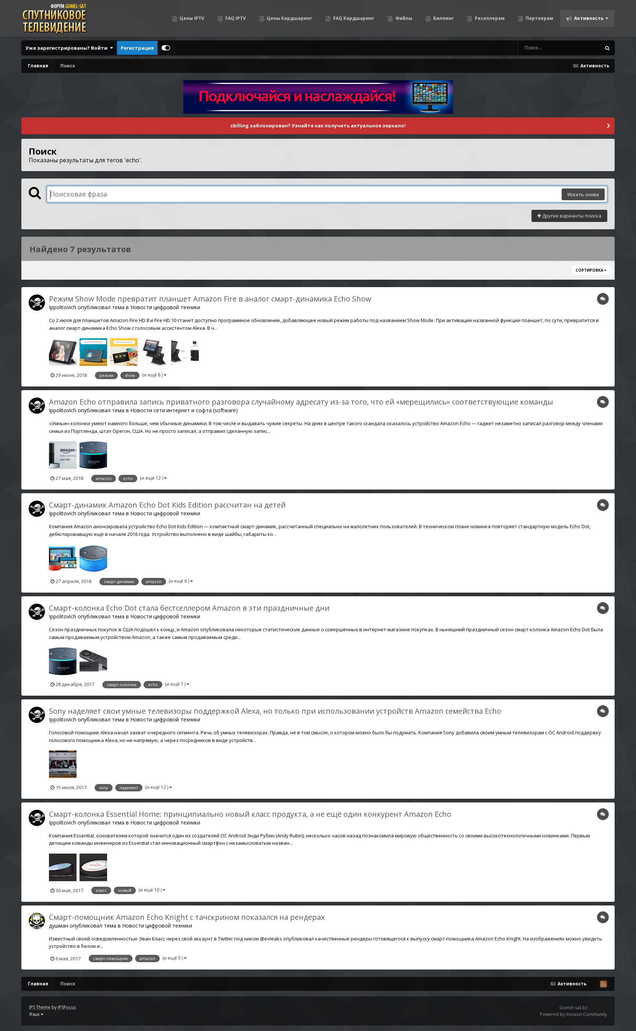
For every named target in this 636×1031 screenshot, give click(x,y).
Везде (583, 48)
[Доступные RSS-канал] (603, 984)
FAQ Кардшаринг (353, 18)
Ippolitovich (62, 307)
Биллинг (443, 18)
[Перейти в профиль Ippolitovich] (37, 302)
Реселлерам (489, 18)
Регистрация (137, 48)
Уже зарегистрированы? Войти (67, 48)
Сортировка (590, 270)
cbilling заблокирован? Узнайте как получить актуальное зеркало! (318, 125)
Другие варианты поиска (571, 215)
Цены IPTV (191, 18)
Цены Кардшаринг (289, 18)
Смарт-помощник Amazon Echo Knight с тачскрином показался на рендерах (187, 917)
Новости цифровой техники (165, 307)
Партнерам (538, 18)
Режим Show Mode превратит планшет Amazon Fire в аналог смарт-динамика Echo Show (210, 299)
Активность (588, 18)
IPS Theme (39, 1007)
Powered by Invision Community (573, 1014)
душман (58, 925)
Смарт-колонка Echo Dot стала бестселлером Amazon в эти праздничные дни (189, 608)
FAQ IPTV (235, 18)
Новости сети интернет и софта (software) (184, 410)
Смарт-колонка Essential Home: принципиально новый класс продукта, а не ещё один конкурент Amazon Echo (250, 814)
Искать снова (583, 194)
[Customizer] (166, 48)
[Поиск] (607, 48)
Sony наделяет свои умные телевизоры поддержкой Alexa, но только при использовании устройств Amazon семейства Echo (275, 711)
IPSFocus (67, 1007)
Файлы (403, 18)
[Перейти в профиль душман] (37, 921)
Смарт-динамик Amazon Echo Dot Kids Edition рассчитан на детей (167, 505)
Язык (35, 1014)
